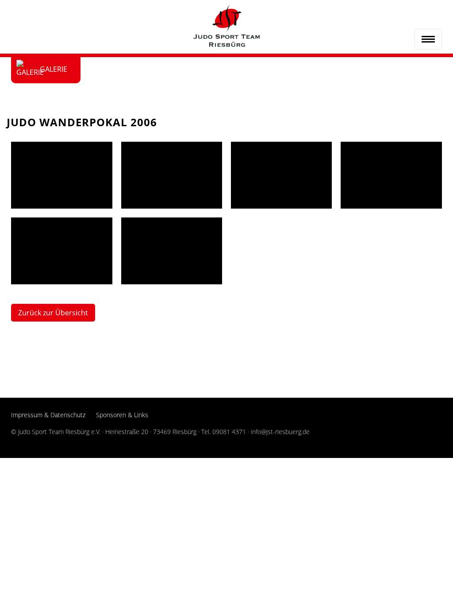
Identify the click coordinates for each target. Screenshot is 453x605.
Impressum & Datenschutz (48, 415)
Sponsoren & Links (122, 415)
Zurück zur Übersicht (53, 313)
